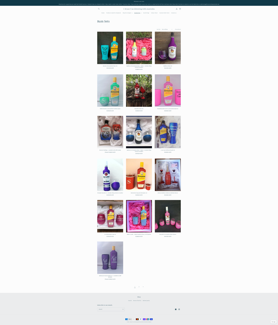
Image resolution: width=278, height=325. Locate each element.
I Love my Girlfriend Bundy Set (168, 150)
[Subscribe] (122, 309)
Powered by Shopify (147, 321)
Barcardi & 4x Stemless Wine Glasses (167, 234)
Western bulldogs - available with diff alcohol (110, 150)
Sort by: (158, 29)
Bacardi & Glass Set (139, 108)
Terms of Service (137, 300)
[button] (99, 9)
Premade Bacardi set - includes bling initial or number (110, 192)
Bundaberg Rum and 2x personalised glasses (167, 108)
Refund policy (146, 300)
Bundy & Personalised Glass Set (110, 66)
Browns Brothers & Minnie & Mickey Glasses (168, 192)
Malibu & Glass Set (168, 66)
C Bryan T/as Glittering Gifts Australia (136, 321)
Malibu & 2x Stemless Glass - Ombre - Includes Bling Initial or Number (139, 150)
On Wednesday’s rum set (110, 234)
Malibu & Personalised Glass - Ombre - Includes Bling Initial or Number (139, 66)
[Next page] (143, 286)
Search (130, 300)
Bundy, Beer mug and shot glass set (139, 192)
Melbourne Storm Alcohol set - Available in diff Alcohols (110, 276)
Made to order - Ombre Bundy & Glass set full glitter (139, 234)
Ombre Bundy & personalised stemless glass (110, 108)
